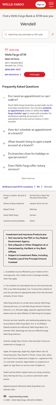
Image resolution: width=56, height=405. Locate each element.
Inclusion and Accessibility (14, 221)
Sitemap (33, 209)
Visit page (34, 74)
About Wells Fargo (10, 215)
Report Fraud (8, 209)
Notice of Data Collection (13, 203)
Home (32, 221)
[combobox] (27, 34)
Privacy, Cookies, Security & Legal (14, 196)
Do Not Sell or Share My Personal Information (39, 196)
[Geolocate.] (52, 34)
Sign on (40, 4)
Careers (33, 215)
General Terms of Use (39, 203)
